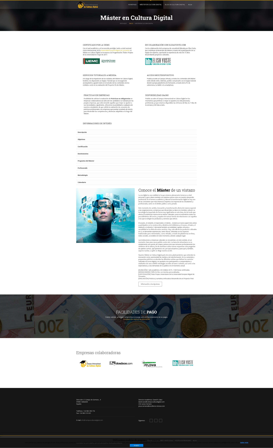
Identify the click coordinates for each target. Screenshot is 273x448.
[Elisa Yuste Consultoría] (158, 62)
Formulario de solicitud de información (136, 319)
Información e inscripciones (150, 284)
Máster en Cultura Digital (151, 5)
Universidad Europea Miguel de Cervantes (115, 50)
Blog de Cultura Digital (175, 5)
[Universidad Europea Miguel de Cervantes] (100, 61)
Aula (190, 5)
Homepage (132, 5)
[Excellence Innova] (152, 364)
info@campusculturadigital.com (92, 420)
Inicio (131, 23)
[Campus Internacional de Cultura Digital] (87, 4)
